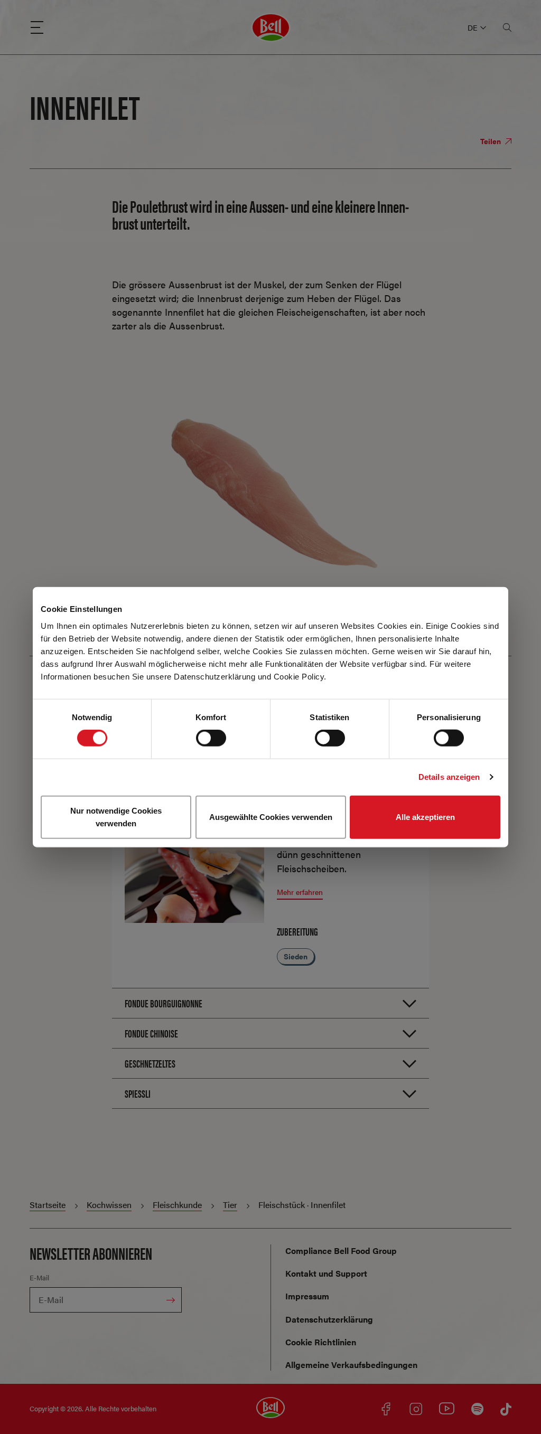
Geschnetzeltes (150, 1063)
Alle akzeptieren (425, 816)
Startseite (48, 1205)
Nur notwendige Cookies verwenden (116, 816)
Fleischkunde (177, 1205)
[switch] (211, 738)
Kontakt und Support (326, 1273)
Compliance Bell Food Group (341, 1250)
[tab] (270, 1003)
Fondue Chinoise (151, 1033)
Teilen (491, 141)
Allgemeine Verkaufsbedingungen (351, 1364)
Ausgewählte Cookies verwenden (270, 816)
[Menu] (37, 27)
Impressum (307, 1296)
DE (472, 27)
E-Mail (39, 1277)
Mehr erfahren (300, 891)
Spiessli (138, 1093)
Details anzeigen (449, 776)
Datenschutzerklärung (329, 1319)
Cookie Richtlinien (320, 1342)
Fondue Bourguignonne (163, 1003)
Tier (230, 1205)
